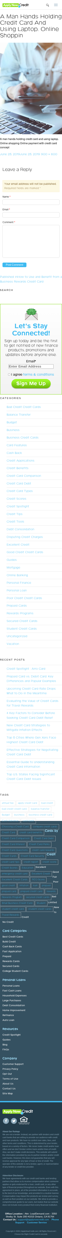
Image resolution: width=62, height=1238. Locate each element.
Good (56, 872)
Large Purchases (11, 1000)
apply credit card (27, 803)
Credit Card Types (20, 491)
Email (6, 209)
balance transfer (40, 809)
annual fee (8, 803)
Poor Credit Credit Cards (24, 598)
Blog (4, 1044)
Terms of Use (10, 1078)
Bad (54, 896)
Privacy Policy (10, 1069)
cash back (28, 820)
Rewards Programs (20, 613)
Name (6, 196)
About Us (7, 1083)
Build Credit (9, 941)
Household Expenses (14, 995)
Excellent (41, 867)
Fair (55, 877)
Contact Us (9, 1088)
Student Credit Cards (22, 629)
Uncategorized (17, 636)
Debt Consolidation (20, 529)
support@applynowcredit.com (33, 1219)
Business (13, 430)
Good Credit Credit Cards (25, 552)
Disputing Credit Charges (25, 537)
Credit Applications (20, 461)
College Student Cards (15, 971)
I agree (32, 375)
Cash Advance (10, 820)
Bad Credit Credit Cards (24, 407)
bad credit (47, 803)
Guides (12, 560)
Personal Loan (17, 590)
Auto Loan (8, 1020)
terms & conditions (38, 375)
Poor (55, 881)
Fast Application (11, 951)
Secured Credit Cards (22, 621)
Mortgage (13, 567)
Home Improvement (13, 1010)
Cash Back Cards (12, 946)
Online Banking (17, 575)
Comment (8, 222)
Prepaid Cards (17, 606)
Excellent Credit (18, 545)
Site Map (7, 1093)
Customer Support (13, 1064)
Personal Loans (11, 985)
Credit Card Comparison (24, 476)
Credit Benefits (17, 468)
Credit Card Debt (19, 483)
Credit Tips (14, 514)
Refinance (8, 1015)
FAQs (5, 1049)
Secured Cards (10, 966)
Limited (52, 902)
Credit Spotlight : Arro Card (26, 669)
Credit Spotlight (18, 506)
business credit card (40, 814)
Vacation (13, 644)
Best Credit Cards (12, 936)
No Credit (8, 922)
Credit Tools (15, 522)
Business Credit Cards (23, 437)
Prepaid (6, 956)
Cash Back (14, 453)
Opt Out (7, 1074)
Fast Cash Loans (11, 990)
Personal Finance (19, 583)
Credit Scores (16, 499)
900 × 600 (49, 154)
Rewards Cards (11, 961)
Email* (31, 361)
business (19, 814)
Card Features (17, 445)
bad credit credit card (14, 809)
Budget (12, 422)
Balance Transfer (19, 415)
